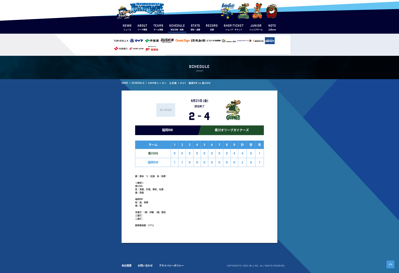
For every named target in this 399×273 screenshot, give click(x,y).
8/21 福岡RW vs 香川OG (195, 83)
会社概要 (127, 265)
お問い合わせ (145, 265)
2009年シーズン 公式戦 (162, 83)
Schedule (138, 82)
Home (125, 82)
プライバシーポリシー (171, 265)
